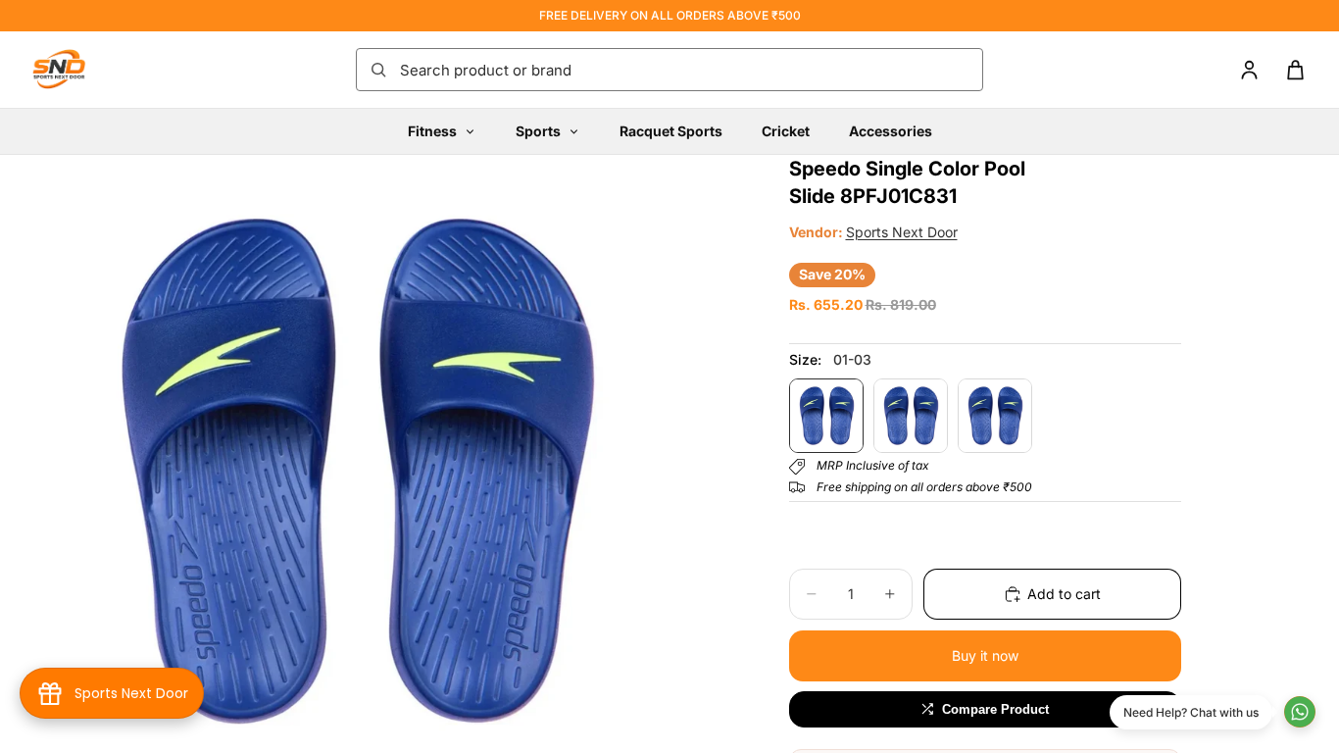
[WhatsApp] (1299, 712)
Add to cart (1064, 593)
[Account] (1249, 70)
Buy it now (985, 655)
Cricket (786, 131)
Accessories (890, 131)
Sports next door (902, 232)
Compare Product (995, 709)
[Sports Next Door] (78, 69)
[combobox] (685, 69)
